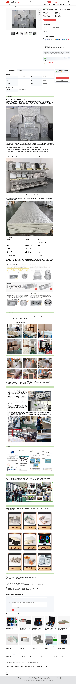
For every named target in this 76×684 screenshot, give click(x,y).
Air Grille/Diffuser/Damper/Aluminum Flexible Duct (29, 658)
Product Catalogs (18, 654)
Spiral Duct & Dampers (41, 658)
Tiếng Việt (58, 678)
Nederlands (39, 678)
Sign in (69, 2)
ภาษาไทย (52, 678)
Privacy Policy (51, 680)
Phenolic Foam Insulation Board (10, 658)
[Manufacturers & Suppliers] (11, 2)
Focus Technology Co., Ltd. (32, 680)
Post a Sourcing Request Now (30, 609)
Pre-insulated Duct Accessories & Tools (43, 656)
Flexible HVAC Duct (31, 666)
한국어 (45, 678)
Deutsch (36, 678)
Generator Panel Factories (30, 670)
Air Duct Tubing (37, 666)
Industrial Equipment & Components (13, 6)
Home (7, 6)
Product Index (53, 677)
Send (13, 609)
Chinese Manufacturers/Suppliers (27, 677)
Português (23, 678)
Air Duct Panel (52, 670)
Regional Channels (48, 677)
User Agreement (43, 680)
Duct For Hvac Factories (39, 670)
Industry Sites (43, 677)
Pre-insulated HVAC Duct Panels (26, 656)
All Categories (9, 4)
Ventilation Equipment (21, 6)
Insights (60, 677)
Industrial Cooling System (23, 666)
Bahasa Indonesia (62, 678)
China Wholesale (34, 677)
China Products (21, 677)
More (7, 674)
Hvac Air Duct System (66, 670)
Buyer (49, 4)
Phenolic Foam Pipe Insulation (58, 658)
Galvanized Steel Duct (44, 666)
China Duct (19, 670)
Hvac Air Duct (46, 670)
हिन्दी (49, 678)
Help (54, 4)
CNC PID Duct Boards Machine (10, 656)
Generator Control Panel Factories (11, 670)
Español (20, 678)
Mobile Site (57, 677)
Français (27, 678)
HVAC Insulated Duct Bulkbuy (11, 672)
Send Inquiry (50, 19)
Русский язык (30, 678)
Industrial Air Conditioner (14, 666)
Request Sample (59, 22)
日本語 (47, 678)
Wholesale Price (39, 677)
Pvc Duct (24, 670)
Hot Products (16, 677)
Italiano (34, 678)
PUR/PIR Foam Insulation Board (58, 656)
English (17, 678)
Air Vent (8, 666)
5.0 (58, 71)
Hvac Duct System (58, 670)
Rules (69, 4)
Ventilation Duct (26, 6)
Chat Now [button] (63, 19)
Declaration (47, 680)
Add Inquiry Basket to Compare (24, 36)
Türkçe (55, 678)
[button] (51, 72)
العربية (42, 678)
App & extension (59, 4)
